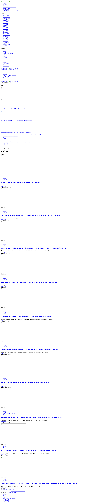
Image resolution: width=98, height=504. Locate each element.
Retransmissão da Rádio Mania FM (10, 10)
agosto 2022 (5, 36)
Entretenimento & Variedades (9, 7)
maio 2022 (5, 39)
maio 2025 (5, 19)
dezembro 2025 (6, 17)
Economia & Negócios (8, 53)
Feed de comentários (7, 64)
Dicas (4, 52)
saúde (4, 138)
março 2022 (5, 41)
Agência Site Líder (12, 492)
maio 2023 (5, 30)
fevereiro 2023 (6, 33)
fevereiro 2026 (6, 15)
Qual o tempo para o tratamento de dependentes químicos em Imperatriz (18, 142)
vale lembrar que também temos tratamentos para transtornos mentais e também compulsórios (22, 134)
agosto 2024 (5, 21)
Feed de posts (6, 63)
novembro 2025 (6, 18)
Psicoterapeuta (6, 143)
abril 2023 (5, 31)
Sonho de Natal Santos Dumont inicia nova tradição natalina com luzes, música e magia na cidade (16, 120)
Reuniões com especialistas (9, 140)
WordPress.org (6, 66)
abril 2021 (5, 45)
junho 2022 (5, 38)
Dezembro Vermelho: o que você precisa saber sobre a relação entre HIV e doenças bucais (31, 417)
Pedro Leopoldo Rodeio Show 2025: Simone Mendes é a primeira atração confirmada (30, 349)
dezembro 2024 (6, 20)
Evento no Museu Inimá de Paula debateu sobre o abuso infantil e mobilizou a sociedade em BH (16, 132)
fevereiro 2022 (6, 42)
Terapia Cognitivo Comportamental (10, 136)
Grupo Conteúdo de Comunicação (18, 491)
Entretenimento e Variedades (9, 54)
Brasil (4, 51)
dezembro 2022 (6, 35)
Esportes (5, 5)
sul (3, 137)
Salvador (5, 139)
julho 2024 (5, 23)
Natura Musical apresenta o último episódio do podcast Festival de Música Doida (28, 450)
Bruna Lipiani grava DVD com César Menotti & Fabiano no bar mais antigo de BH (29, 282)
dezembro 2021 (6, 44)
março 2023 (5, 32)
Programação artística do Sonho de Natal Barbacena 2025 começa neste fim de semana (15, 108)
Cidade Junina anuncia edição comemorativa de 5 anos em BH (22, 182)
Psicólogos (5, 144)
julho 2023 (5, 27)
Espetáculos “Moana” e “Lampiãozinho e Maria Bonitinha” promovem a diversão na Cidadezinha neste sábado (39, 483)
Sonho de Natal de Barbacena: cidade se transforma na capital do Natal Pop (26, 382)
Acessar (5, 62)
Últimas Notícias (6, 8)
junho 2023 (5, 29)
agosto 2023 (5, 26)
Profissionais (6, 145)
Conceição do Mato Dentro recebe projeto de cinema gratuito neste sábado (26, 316)
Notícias (5, 4)
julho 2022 (5, 37)
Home (4, 3)
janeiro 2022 (5, 43)
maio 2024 (5, 24)
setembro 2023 (6, 25)
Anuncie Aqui (6, 9)
